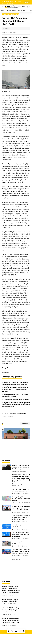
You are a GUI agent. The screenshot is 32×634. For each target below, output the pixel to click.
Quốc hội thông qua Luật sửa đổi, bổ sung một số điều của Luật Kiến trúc (20, 534)
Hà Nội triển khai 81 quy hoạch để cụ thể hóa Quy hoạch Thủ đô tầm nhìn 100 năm (21, 517)
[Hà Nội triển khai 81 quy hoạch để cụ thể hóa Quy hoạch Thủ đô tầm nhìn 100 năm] (6, 517)
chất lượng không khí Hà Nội (18, 413)
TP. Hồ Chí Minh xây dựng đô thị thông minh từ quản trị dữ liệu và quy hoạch (20, 467)
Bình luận (25, 423)
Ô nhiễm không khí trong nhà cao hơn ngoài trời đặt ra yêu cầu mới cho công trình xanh (15, 389)
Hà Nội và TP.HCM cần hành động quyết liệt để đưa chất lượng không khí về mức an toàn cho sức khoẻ (16, 404)
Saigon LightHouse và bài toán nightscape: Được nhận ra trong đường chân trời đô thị (21, 508)
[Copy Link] (20, 631)
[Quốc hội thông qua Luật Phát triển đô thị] (6, 526)
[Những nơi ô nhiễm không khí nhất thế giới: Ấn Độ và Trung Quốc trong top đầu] (25, 620)
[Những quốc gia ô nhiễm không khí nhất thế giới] (25, 600)
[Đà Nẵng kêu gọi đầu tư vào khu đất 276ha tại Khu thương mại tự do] (6, 498)
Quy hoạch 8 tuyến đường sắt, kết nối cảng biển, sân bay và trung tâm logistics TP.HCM (21, 551)
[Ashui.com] (12, 6)
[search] (20, 6)
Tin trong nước (17, 493)
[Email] (16, 631)
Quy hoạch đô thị (17, 484)
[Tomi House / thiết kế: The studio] (6, 543)
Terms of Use (10, 3)
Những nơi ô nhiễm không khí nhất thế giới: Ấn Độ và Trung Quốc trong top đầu (10, 620)
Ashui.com (4, 32)
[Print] (23, 631)
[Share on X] (12, 631)
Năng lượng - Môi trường (10, 14)
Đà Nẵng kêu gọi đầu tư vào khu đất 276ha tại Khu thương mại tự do (21, 498)
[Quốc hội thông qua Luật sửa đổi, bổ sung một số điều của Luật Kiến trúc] (6, 534)
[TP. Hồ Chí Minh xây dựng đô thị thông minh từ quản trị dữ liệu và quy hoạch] (6, 467)
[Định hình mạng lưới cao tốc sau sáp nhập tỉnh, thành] (6, 491)
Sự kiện (15, 471)
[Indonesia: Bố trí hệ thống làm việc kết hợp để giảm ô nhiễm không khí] (25, 609)
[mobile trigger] (3, 6)
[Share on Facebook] (8, 631)
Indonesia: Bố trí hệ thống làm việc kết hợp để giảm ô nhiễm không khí (10, 610)
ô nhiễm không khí (7, 416)
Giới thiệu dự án (17, 502)
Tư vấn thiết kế (17, 546)
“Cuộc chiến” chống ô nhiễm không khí (16, 399)
